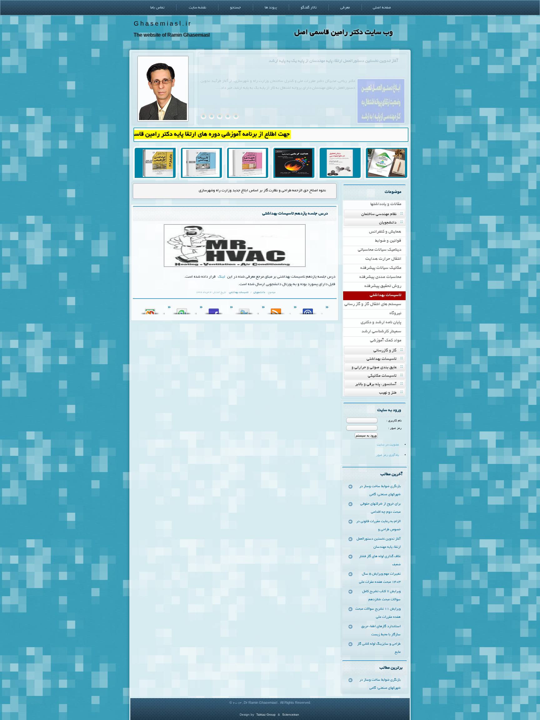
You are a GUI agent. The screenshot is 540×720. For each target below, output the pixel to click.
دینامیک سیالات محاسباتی (379, 250)
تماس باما (157, 8)
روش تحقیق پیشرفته (382, 286)
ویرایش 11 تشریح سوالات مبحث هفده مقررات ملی (378, 613)
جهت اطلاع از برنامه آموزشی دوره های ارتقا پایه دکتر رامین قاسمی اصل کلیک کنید (210, 134)
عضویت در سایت (388, 445)
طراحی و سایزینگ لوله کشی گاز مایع (379, 648)
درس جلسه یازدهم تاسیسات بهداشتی (295, 213)
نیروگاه (395, 313)
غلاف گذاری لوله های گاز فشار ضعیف (367, 61)
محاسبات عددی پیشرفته (380, 277)
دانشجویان (388, 223)
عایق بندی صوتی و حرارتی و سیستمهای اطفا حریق (378, 368)
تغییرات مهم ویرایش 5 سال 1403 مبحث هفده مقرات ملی (380, 578)
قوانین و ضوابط (388, 241)
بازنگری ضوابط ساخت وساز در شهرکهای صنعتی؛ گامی (380, 490)
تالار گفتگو (309, 8)
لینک (221, 277)
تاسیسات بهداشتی (385, 295)
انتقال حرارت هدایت (383, 259)
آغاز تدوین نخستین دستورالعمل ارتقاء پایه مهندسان (379, 543)
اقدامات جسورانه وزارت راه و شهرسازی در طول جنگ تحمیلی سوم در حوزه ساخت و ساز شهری (254, 191)
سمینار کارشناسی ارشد (381, 331)
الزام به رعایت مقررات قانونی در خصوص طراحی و (378, 525)
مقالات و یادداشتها (385, 204)
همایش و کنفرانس (385, 231)
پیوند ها (271, 8)
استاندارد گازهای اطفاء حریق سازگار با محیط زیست (381, 631)
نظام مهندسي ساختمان (379, 214)
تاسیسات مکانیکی (382, 376)
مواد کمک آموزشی (385, 340)
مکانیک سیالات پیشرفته (380, 268)
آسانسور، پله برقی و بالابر (376, 384)
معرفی (345, 8)
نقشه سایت (197, 8)
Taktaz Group (266, 714)
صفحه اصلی (382, 8)
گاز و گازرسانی (385, 351)
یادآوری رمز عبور (387, 455)
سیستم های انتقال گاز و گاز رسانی (372, 304)
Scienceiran (290, 714)
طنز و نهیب (388, 393)
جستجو (235, 8)
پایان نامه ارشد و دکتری (381, 322)
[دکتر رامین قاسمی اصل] (163, 120)
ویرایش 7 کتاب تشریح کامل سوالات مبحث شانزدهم (381, 596)
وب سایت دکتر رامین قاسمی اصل (343, 33)
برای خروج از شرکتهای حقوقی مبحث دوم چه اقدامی (380, 508)
